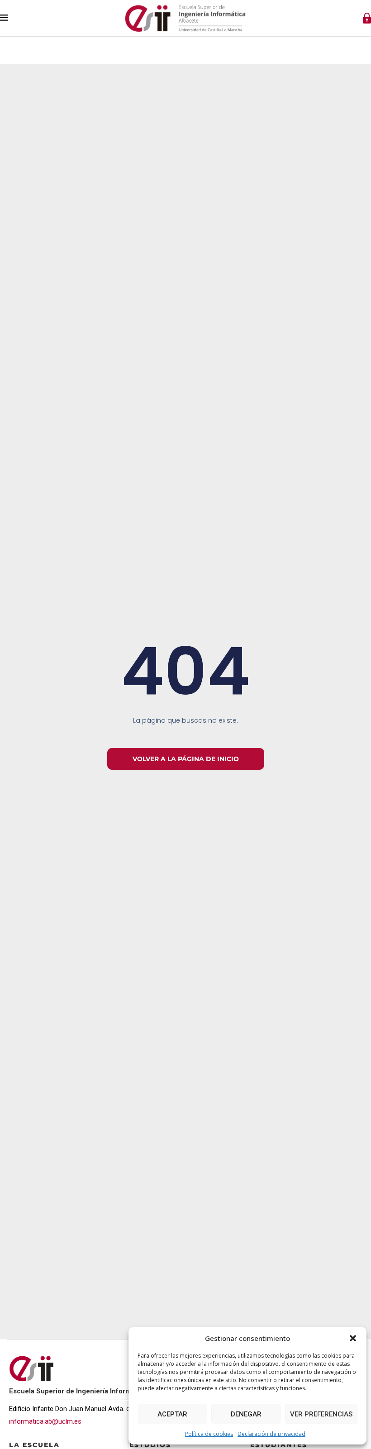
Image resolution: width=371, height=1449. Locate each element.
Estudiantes (278, 1445)
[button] (352, 1338)
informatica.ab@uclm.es (45, 1421)
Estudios (150, 1445)
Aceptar (172, 1414)
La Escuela (34, 1445)
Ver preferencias (321, 1414)
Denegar (246, 1414)
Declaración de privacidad (271, 1434)
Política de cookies (209, 1434)
